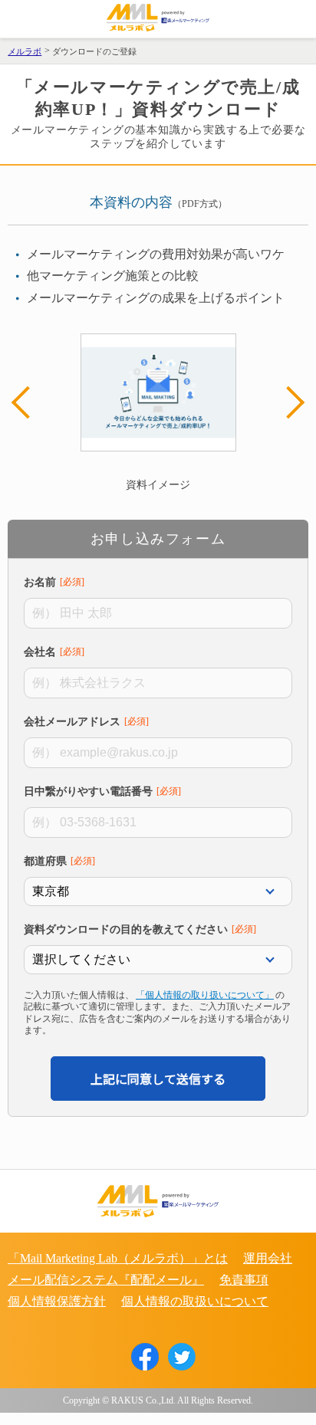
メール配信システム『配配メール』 (106, 1279)
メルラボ (24, 51)
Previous (28, 402)
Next (288, 402)
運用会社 (267, 1258)
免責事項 (243, 1279)
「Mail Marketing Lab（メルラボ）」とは (118, 1258)
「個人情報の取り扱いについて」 (205, 995)
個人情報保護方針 (57, 1301)
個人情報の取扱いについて (194, 1301)
